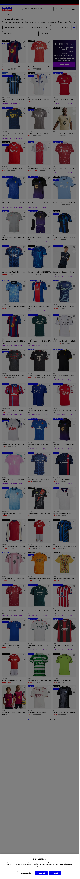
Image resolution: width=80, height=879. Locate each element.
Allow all (55, 873)
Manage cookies (25, 873)
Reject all (41, 873)
